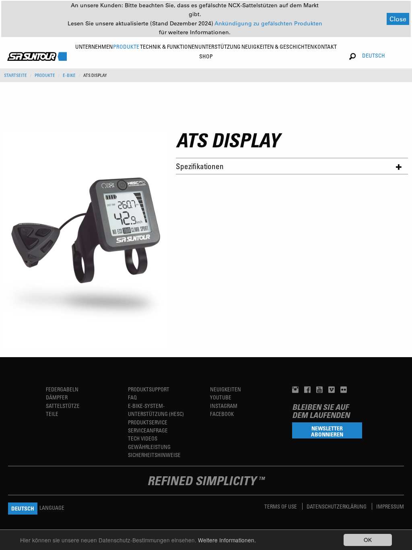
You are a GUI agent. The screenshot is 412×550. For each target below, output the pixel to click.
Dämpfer (57, 397)
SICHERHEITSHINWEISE (154, 454)
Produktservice (147, 422)
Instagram (223, 405)
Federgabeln (62, 389)
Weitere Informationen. (227, 540)
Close (397, 18)
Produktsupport (148, 389)
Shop (206, 56)
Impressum (390, 506)
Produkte (45, 75)
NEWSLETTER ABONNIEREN (327, 431)
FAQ (132, 397)
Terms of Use (281, 506)
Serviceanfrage (148, 430)
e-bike (69, 75)
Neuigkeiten (225, 389)
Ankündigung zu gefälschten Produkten (268, 23)
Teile (52, 413)
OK (368, 540)
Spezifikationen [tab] (200, 166)
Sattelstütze (63, 405)
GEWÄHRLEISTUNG (149, 446)
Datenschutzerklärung (337, 506)
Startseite (15, 75)
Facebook (222, 413)
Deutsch (373, 55)
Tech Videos (142, 438)
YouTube (220, 397)
